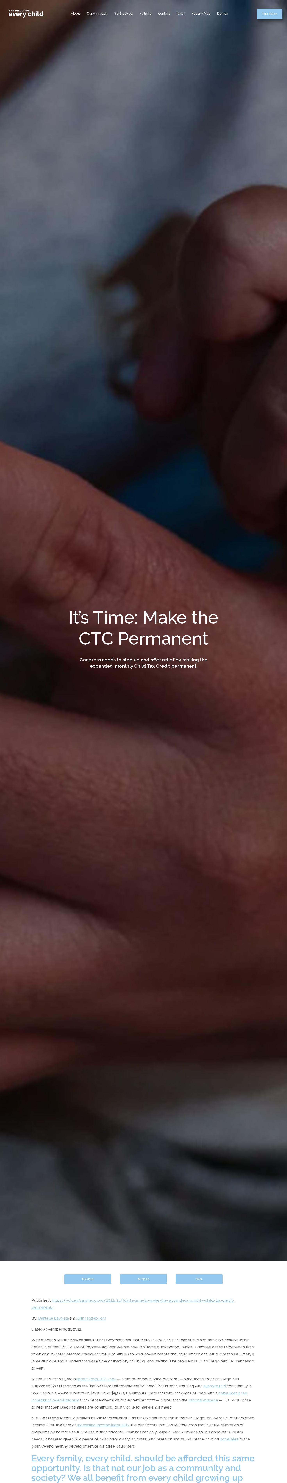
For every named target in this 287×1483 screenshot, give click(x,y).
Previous (88, 1279)
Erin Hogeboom (91, 1318)
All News (143, 1279)
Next (199, 1279)
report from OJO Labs (96, 1379)
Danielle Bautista (53, 1318)
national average (203, 1400)
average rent (214, 1386)
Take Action (269, 13)
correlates (229, 1439)
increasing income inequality (103, 1425)
